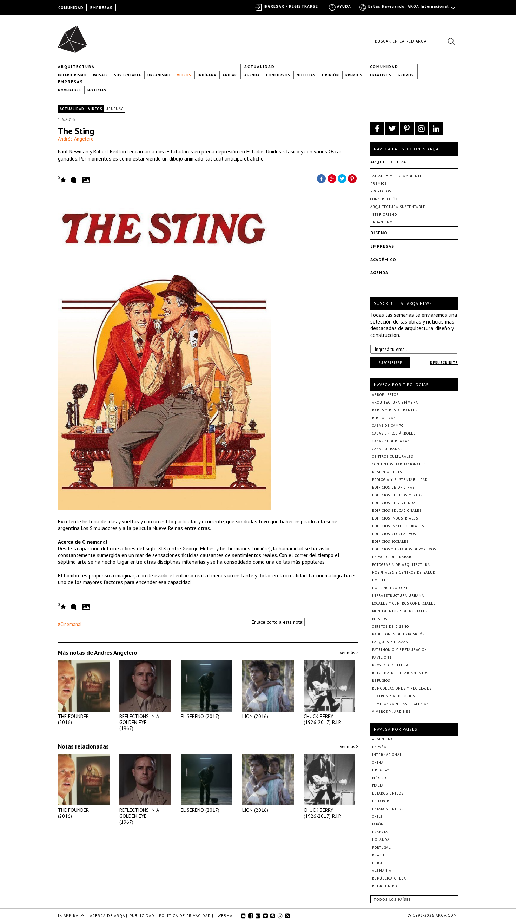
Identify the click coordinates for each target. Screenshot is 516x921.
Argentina (382, 739)
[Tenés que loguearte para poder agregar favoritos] (62, 179)
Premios (354, 75)
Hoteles (380, 580)
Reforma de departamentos (400, 673)
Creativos (380, 75)
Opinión (330, 75)
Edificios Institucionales (398, 526)
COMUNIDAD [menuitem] (71, 7)
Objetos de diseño (390, 626)
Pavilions (381, 657)
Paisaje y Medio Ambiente (396, 176)
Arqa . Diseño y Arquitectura (74, 36)
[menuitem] (408, 9)
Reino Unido (384, 886)
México (379, 778)
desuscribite (444, 362)
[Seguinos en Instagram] (421, 128)
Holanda (381, 839)
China (378, 762)
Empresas (70, 81)
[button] (451, 41)
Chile (377, 816)
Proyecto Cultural (391, 665)
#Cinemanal (70, 624)
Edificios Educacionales (397, 510)
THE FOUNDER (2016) (73, 719)
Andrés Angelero (76, 139)
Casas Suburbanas (391, 441)
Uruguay (114, 108)
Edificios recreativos (394, 533)
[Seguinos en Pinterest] (407, 128)
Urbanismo (159, 75)
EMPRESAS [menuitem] (101, 7)
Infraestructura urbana (398, 595)
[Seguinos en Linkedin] (436, 128)
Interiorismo (72, 75)
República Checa (389, 878)
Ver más (348, 653)
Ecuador (380, 801)
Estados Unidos (387, 793)
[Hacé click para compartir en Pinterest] (353, 178)
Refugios (381, 680)
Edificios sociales (390, 541)
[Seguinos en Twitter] (392, 128)
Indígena (207, 75)
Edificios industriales (395, 518)
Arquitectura (76, 66)
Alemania (381, 870)
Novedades (69, 90)
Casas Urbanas (387, 448)
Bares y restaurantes (394, 410)
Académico (383, 259)
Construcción (384, 199)
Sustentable (127, 75)
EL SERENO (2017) (200, 716)
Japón (378, 824)
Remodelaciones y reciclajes (401, 688)
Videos (184, 75)
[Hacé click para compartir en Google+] (331, 178)
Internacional (387, 754)
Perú (377, 863)
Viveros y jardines (391, 711)
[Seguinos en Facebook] (377, 128)
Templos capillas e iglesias (400, 703)
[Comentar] (73, 180)
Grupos (406, 75)
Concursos (278, 75)
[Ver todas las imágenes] (87, 178)
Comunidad (384, 66)
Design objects (387, 472)
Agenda (252, 75)
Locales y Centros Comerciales (404, 603)
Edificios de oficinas (393, 487)
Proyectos (380, 191)
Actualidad (259, 66)
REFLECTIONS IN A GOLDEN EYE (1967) (139, 722)
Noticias (306, 75)
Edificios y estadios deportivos (404, 549)
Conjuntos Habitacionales (399, 464)
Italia (378, 785)
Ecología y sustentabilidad (400, 479)
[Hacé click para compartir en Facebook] (321, 178)
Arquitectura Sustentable (397, 206)
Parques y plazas (390, 642)
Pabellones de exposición (398, 634)
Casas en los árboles (394, 433)
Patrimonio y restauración (399, 649)
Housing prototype (391, 588)
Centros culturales (392, 456)
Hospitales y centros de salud (403, 572)
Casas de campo (388, 425)
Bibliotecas (384, 418)
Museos (379, 618)
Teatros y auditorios (393, 696)
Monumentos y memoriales (400, 611)
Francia (380, 832)
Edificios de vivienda (394, 503)
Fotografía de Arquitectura (401, 564)
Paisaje (100, 75)
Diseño (379, 232)
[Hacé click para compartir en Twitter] (342, 178)
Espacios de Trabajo (392, 557)
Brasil (378, 855)
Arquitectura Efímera (395, 402)
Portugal (381, 847)
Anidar (230, 75)
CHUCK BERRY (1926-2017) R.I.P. (323, 719)
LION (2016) (255, 716)
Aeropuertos (385, 394)
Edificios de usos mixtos (397, 495)
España (379, 747)
